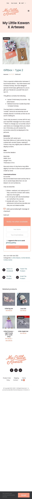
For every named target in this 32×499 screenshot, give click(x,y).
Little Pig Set (9, 308)
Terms (24, 378)
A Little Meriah (25, 258)
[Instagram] (16, 370)
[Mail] (20, 370)
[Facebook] (11, 370)
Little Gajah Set (23, 331)
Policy (8, 380)
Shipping (16, 378)
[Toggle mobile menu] (29, 11)
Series (10, 260)
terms (19, 241)
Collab (6, 260)
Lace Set (23, 308)
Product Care (7, 378)
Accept (23, 495)
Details (10, 300)
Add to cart (8, 298)
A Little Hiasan (15, 258)
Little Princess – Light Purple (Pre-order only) (9, 333)
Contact (15, 380)
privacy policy (11, 243)
